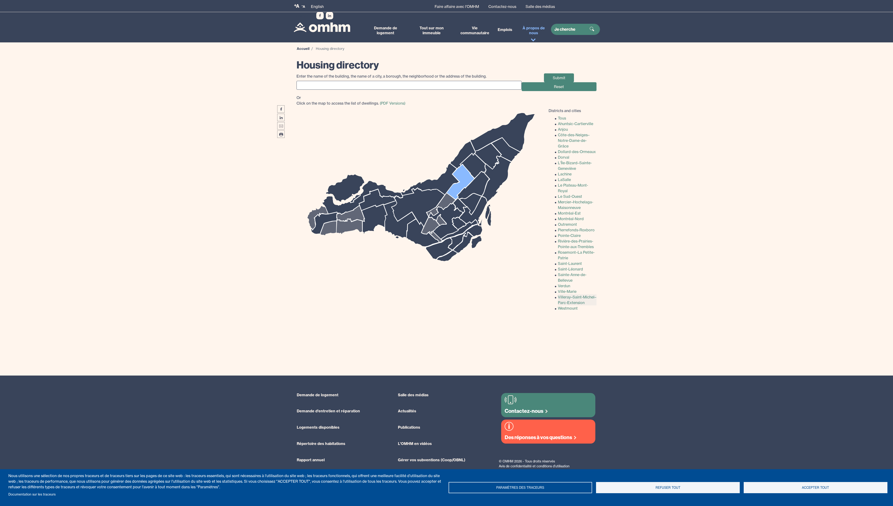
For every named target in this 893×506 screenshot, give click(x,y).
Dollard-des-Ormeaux (577, 151)
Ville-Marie (567, 291)
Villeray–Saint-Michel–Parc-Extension (577, 300)
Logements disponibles (318, 427)
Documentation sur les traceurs (32, 494)
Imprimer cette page (281, 134)
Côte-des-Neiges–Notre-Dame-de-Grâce (574, 140)
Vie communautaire (474, 30)
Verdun (564, 286)
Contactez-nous (502, 6)
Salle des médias (540, 6)
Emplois (505, 29)
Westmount (568, 308)
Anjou (563, 129)
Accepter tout (815, 487)
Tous (562, 118)
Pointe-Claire (569, 235)
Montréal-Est (569, 213)
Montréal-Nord (571, 218)
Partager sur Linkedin (281, 117)
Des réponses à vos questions (538, 437)
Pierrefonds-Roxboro (576, 230)
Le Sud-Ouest (570, 196)
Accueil (303, 48)
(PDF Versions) (392, 103)
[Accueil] (322, 27)
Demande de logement (385, 30)
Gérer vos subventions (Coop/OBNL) (431, 460)
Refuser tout (668, 487)
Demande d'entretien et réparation (328, 411)
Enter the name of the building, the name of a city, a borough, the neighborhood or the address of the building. (391, 76)
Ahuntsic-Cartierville (575, 123)
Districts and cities (565, 110)
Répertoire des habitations (321, 443)
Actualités (407, 411)
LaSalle (564, 179)
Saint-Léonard (570, 269)
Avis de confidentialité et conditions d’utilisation (534, 466)
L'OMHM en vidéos (415, 443)
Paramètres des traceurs (520, 487)
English (317, 6)
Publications (409, 427)
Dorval (563, 157)
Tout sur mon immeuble (432, 30)
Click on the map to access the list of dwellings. (351, 100)
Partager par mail (281, 126)
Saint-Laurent (570, 263)
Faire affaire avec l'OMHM (457, 6)
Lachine (565, 174)
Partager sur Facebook (281, 109)
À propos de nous (534, 30)
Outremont (567, 224)
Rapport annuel (311, 460)
